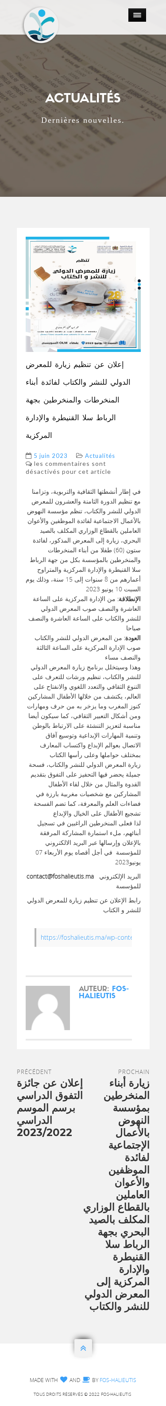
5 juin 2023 (51, 455)
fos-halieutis (104, 993)
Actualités (100, 455)
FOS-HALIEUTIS (118, 1380)
